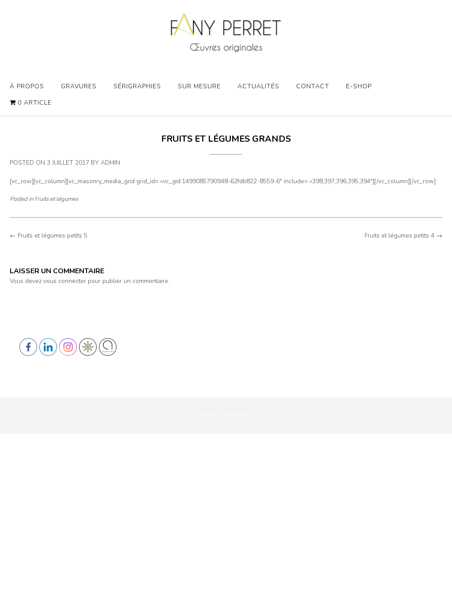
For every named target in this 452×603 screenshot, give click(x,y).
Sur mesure (199, 86)
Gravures (79, 86)
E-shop (359, 86)
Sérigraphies (137, 86)
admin (110, 162)
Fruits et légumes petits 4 (403, 235)
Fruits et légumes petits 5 (48, 235)
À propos (27, 86)
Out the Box (238, 415)
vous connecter (64, 281)
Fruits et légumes (56, 199)
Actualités (258, 86)
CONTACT (312, 86)
